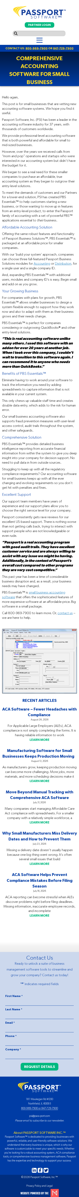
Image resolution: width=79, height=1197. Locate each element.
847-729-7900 (63, 48)
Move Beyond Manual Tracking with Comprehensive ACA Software (39, 795)
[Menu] (39, 40)
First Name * (14, 996)
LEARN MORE (39, 739)
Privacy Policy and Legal (39, 1185)
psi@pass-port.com (39, 1115)
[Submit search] (16, 33)
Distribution (63, 263)
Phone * (11, 1036)
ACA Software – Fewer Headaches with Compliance (39, 712)
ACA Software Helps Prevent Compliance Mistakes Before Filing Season (40, 880)
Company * (13, 1049)
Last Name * (13, 1009)
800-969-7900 (37, 48)
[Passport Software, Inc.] (39, 11)
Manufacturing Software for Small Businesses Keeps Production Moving (39, 753)
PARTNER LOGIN (39, 24)
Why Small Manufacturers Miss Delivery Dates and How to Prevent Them (39, 836)
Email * (10, 1022)
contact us (65, 613)
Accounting (42, 263)
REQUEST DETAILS (39, 1066)
